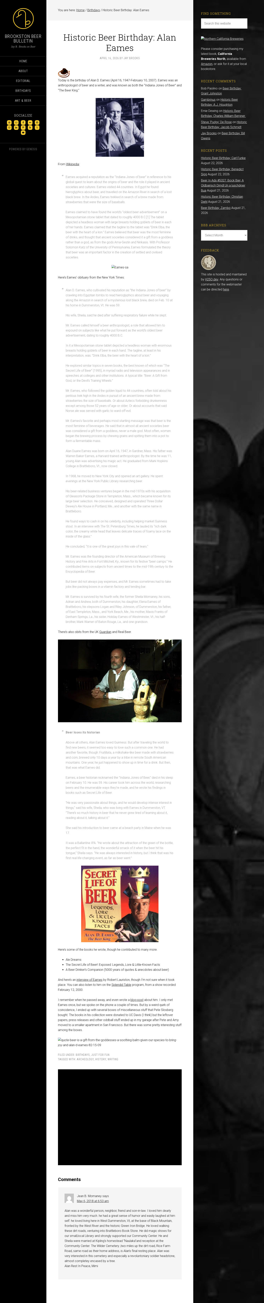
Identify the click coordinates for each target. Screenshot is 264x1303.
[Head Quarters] (208, 269)
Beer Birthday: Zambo (216, 208)
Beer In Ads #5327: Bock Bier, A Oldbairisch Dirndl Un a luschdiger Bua (223, 185)
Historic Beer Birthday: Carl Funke (223, 158)
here (226, 289)
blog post (136, 1000)
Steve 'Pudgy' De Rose (216, 122)
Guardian (105, 632)
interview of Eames (89, 980)
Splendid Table (121, 985)
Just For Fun (100, 1054)
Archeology (85, 1059)
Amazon (206, 64)
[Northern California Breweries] (222, 39)
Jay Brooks (209, 133)
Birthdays (83, 1054)
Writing (113, 1059)
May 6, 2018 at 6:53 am (93, 1201)
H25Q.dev (211, 279)
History (100, 1059)
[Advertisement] (120, 1117)
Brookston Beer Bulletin (23, 39)
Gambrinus (208, 99)
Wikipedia (72, 164)
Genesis (31, 149)
